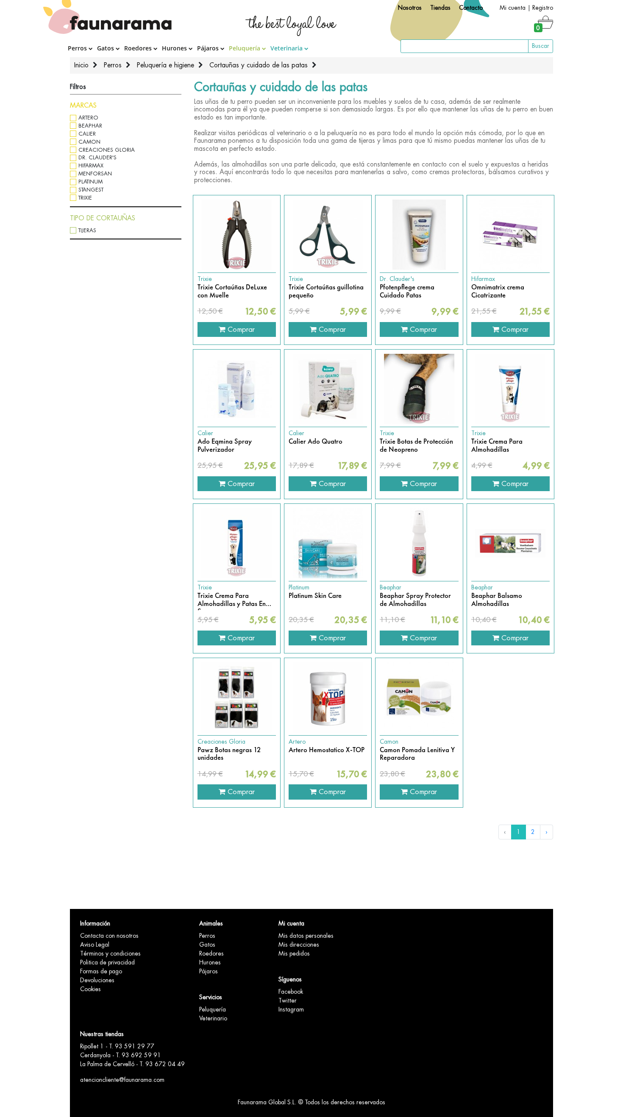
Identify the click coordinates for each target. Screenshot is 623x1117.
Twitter (287, 1000)
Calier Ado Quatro (315, 441)
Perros (78, 48)
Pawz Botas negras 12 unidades (229, 754)
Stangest (90, 189)
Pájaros (208, 48)
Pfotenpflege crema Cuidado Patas (407, 291)
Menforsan (95, 173)
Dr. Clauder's (97, 157)
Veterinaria (287, 48)
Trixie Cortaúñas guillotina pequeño (326, 291)
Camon (89, 141)
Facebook (290, 991)
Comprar (240, 329)
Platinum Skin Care (315, 596)
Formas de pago (101, 971)
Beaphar (90, 125)
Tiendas (440, 7)
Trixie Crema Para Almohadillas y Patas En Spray (231, 600)
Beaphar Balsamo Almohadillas (496, 600)
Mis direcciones (298, 944)
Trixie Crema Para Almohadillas (497, 445)
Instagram (291, 1009)
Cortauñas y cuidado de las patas (258, 65)
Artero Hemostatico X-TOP (326, 750)
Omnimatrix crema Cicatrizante (497, 291)
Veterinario (213, 1018)
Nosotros (410, 7)
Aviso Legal (94, 944)
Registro (542, 7)
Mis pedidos (294, 953)
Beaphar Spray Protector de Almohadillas (415, 600)
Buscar (540, 46)
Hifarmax (90, 165)
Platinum (90, 181)
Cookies (90, 989)
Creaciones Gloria (106, 149)
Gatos (106, 48)
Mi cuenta (513, 7)
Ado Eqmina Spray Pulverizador (224, 445)
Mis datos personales (306, 935)
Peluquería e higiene (165, 65)
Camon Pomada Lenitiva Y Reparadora (417, 754)
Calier (87, 133)
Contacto (471, 7)
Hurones (175, 48)
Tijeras (87, 230)
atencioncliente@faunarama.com (122, 1080)
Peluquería (245, 48)
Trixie (85, 197)
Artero (88, 117)
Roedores (138, 48)
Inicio (81, 65)
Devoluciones (97, 980)
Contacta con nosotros (109, 935)
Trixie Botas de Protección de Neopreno (416, 445)
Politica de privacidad (107, 962)
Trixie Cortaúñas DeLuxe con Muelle (232, 291)
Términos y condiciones (110, 953)
